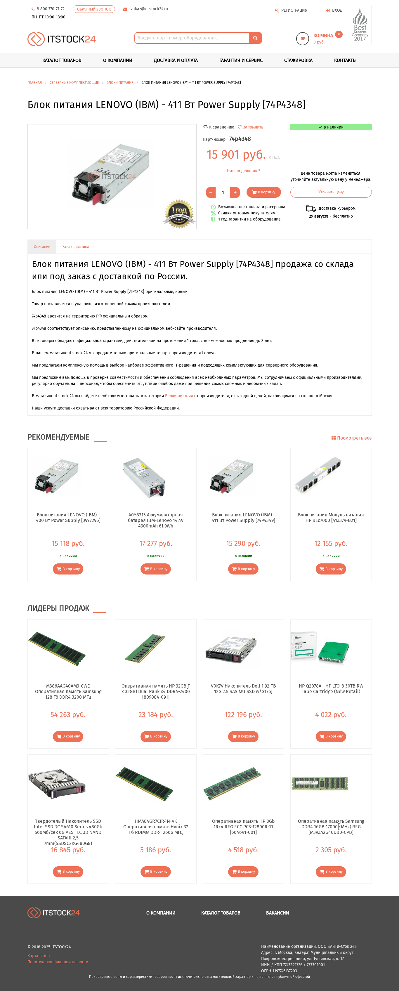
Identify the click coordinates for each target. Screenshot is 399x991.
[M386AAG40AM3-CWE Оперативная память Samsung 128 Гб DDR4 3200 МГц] (57, 648)
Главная (34, 83)
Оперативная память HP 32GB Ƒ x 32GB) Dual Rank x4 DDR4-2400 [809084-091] (156, 691)
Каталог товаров (220, 913)
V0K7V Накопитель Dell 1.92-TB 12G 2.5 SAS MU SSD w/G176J (243, 688)
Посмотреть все (354, 438)
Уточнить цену (331, 192)
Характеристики (76, 247)
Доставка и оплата (176, 60)
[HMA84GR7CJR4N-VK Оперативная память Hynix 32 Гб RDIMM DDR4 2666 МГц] (144, 783)
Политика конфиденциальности (57, 961)
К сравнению (221, 127)
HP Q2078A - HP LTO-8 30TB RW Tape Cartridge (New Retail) (331, 688)
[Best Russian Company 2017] (360, 25)
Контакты (345, 60)
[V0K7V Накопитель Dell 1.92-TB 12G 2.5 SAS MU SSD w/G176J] (232, 648)
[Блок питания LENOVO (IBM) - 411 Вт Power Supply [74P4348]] (112, 176)
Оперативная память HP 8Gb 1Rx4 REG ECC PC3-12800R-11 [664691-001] (243, 826)
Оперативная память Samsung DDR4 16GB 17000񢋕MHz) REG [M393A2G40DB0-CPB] (331, 826)
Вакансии (277, 913)
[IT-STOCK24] (53, 912)
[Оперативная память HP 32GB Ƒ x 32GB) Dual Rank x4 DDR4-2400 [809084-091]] (144, 648)
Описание (42, 247)
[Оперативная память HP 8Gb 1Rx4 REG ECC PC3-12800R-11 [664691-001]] (232, 783)
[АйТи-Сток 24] (61, 39)
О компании (117, 60)
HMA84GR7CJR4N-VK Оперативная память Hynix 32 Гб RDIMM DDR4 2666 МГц (155, 826)
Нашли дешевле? (243, 171)
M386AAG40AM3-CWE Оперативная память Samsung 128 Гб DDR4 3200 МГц (68, 691)
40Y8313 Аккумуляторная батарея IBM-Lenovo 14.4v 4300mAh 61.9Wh (155, 520)
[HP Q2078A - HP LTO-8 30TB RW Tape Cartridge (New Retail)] (320, 648)
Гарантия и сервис (241, 60)
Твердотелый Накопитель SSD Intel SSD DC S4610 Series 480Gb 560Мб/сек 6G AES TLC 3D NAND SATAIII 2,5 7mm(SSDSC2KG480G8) (68, 826)
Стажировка (298, 60)
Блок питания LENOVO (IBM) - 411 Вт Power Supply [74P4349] (243, 517)
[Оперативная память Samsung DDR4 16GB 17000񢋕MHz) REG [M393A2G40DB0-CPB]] (320, 783)
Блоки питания (179, 395)
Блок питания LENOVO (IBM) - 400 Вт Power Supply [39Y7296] (68, 517)
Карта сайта (38, 955)
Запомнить (253, 127)
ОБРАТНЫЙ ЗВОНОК (94, 9)
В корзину (266, 192)
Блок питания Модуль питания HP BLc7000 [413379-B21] (331, 517)
